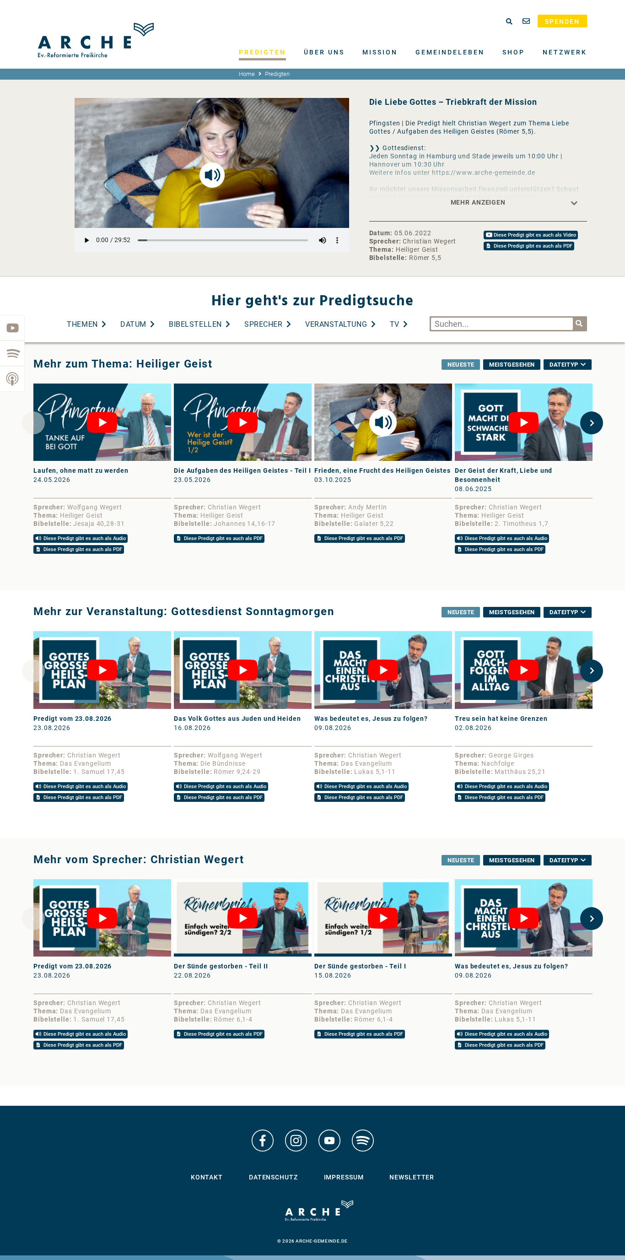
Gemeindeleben (450, 52)
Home (247, 73)
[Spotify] (12, 353)
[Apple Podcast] (12, 379)
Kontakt (207, 1177)
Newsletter (411, 1177)
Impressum (344, 1177)
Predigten (262, 52)
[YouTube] (12, 328)
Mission (380, 52)
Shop (513, 52)
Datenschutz (273, 1177)
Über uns (324, 52)
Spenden (562, 21)
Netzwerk (565, 52)
